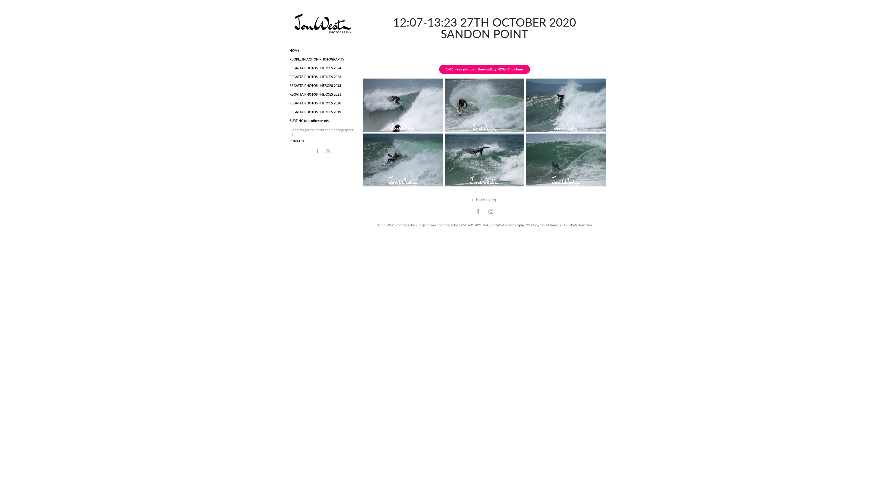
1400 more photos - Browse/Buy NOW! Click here (484, 69)
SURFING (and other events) (310, 121)
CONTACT (297, 141)
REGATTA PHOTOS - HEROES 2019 (315, 112)
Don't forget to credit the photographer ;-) (322, 132)
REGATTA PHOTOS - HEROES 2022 (315, 85)
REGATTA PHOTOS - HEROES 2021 (315, 94)
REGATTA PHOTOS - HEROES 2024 (315, 68)
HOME (294, 50)
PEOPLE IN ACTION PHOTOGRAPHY (317, 59)
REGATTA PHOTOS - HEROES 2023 (315, 77)
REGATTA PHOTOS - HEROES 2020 (315, 103)
